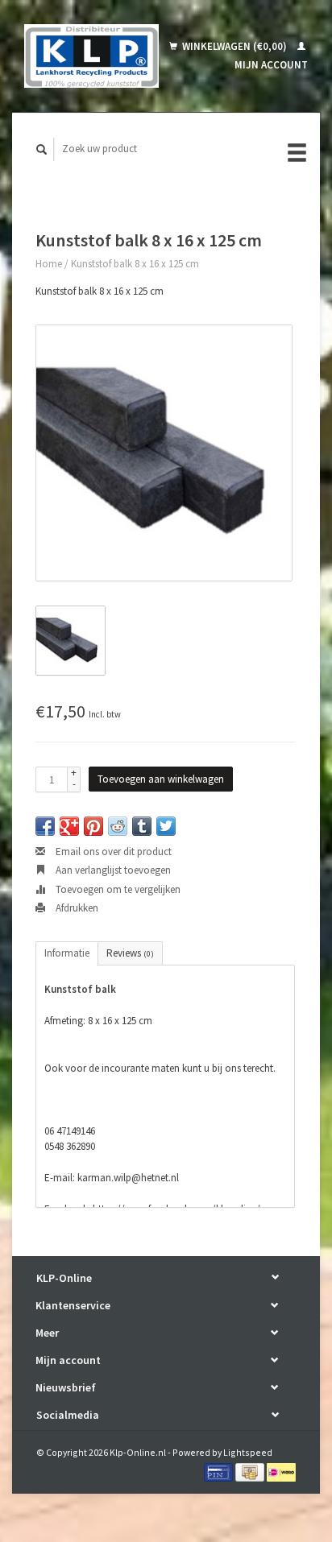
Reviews (130, 953)
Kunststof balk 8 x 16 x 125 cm (135, 264)
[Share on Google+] (69, 826)
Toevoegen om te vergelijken (117, 889)
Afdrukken (75, 908)
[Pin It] (93, 826)
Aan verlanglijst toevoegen (112, 870)
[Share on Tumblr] (141, 826)
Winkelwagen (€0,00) (234, 46)
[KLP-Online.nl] (91, 56)
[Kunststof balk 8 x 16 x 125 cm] (164, 453)
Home (48, 264)
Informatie (66, 953)
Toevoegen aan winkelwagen (161, 779)
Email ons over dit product (112, 851)
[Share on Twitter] (166, 826)
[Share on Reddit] (117, 826)
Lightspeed (247, 1452)
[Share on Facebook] (45, 826)
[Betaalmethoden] (219, 1471)
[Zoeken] (42, 149)
